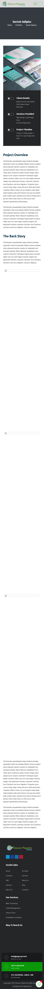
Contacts (9, 876)
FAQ (7, 880)
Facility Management (13, 908)
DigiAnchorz (27, 986)
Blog (23, 885)
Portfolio (18, 25)
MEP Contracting (12, 903)
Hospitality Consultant (13, 917)
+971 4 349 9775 (17, 966)
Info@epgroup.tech (19, 956)
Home (9, 25)
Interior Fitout (10, 913)
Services (25, 876)
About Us (25, 880)
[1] (39, 985)
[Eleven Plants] (14, 4)
